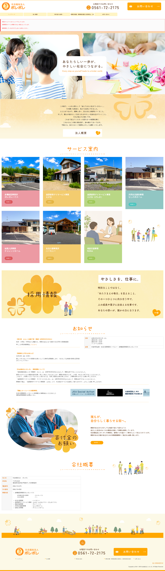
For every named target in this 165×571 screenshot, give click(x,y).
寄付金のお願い (58, 14)
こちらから (33, 344)
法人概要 (35, 14)
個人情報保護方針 (157, 563)
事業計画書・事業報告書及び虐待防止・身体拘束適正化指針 (82, 14)
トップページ (11, 14)
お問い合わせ (105, 14)
